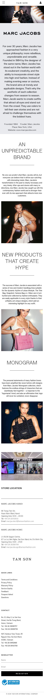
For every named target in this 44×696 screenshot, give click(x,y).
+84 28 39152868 (10, 643)
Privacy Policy (6, 583)
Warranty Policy (7, 586)
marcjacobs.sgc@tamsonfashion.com (21, 547)
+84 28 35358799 (11, 545)
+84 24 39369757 (10, 626)
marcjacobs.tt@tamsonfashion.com (20, 521)
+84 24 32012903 (11, 519)
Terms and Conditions (9, 580)
